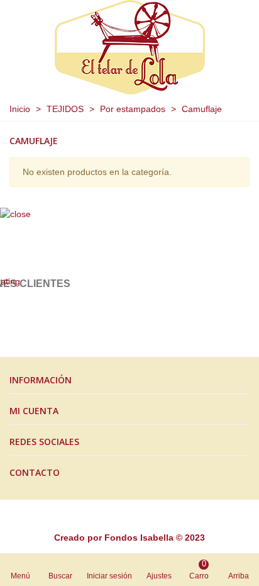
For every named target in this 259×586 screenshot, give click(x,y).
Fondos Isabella (139, 537)
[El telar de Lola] (129, 47)
